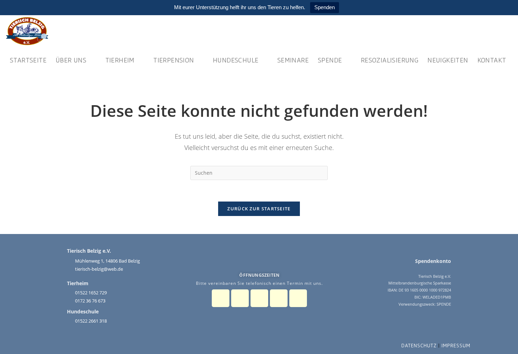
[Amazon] (298, 298)
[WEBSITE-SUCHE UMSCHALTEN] (12, 86)
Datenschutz (419, 345)
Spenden (324, 7)
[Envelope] (279, 298)
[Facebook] (220, 298)
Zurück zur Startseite (258, 208)
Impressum (456, 345)
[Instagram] (240, 298)
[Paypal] (259, 298)
